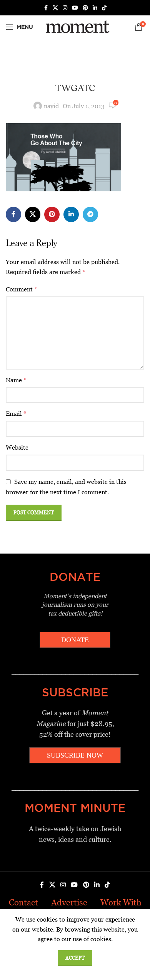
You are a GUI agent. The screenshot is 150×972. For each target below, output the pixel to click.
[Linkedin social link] (95, 8)
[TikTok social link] (104, 8)
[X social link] (55, 8)
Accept (75, 958)
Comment (21, 289)
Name (16, 380)
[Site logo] (76, 26)
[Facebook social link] (45, 8)
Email (16, 413)
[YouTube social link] (75, 8)
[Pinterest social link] (85, 8)
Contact (23, 902)
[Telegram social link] (90, 214)
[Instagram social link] (65, 8)
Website (17, 447)
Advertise (69, 902)
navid (51, 106)
